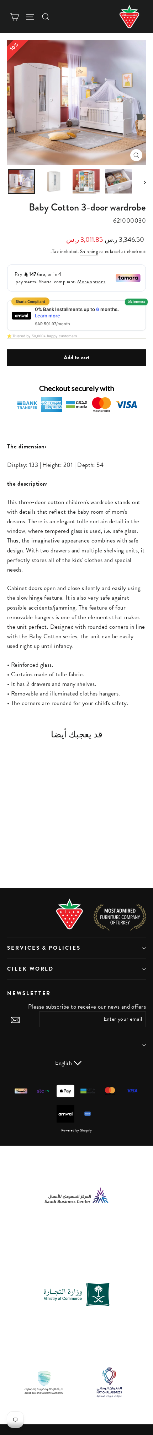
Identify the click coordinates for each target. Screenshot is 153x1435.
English (70, 1063)
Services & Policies (44, 948)
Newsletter (29, 993)
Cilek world (30, 969)
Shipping (89, 251)
